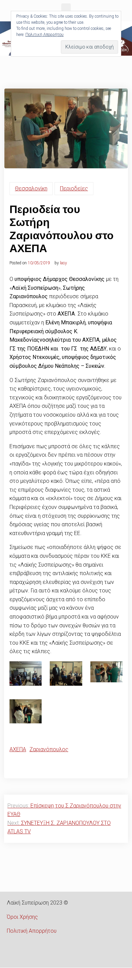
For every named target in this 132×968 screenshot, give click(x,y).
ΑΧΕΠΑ (17, 749)
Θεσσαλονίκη (31, 188)
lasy (63, 263)
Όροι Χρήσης (22, 917)
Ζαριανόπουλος (48, 749)
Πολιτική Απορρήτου (32, 931)
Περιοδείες (74, 188)
